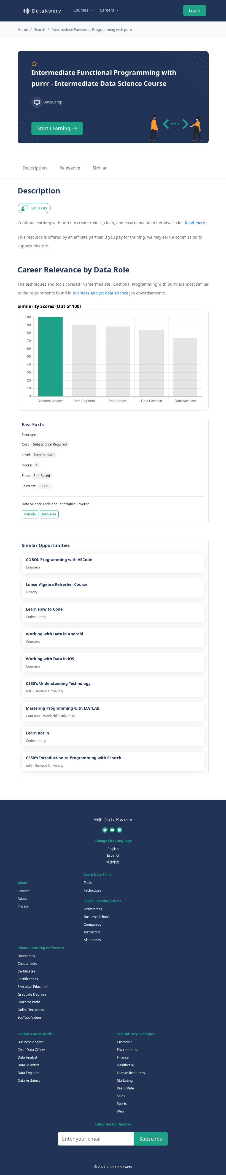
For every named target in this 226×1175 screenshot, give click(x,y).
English (113, 848)
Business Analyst (31, 1042)
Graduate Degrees (32, 994)
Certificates (26, 971)
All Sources (92, 940)
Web (120, 1111)
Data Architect (29, 1080)
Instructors (92, 932)
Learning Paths (29, 1002)
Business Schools (97, 916)
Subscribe (150, 1138)
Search (39, 29)
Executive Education (33, 986)
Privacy (23, 906)
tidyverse (49, 514)
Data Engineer (29, 1072)
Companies (92, 924)
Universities (93, 909)
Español (113, 855)
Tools (88, 882)
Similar (100, 168)
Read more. (195, 222)
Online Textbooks (31, 1009)
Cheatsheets (27, 963)
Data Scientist (28, 1065)
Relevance (69, 168)
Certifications (28, 979)
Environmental (128, 1049)
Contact (23, 891)
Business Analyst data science (100, 293)
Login (194, 10)
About (22, 898)
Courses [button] (81, 10)
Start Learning (54, 128)
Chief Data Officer (31, 1049)
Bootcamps (26, 955)
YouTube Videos (30, 1017)
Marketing (125, 1080)
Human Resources (131, 1072)
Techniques (92, 890)
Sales (121, 1096)
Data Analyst (27, 1057)
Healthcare (125, 1065)
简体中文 (113, 862)
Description (35, 168)
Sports (122, 1103)
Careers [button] (107, 10)
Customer (124, 1042)
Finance (123, 1057)
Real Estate (125, 1088)
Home (23, 29)
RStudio (30, 514)
